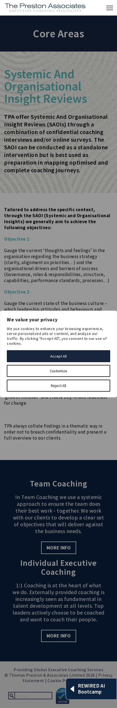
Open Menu (110, 8)
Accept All (58, 356)
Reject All (58, 385)
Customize (58, 370)
